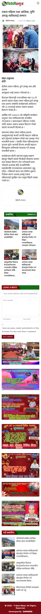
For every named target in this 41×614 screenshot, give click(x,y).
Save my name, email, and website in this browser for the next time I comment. (20, 329)
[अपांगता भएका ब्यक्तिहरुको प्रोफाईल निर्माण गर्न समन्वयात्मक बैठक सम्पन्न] (29, 254)
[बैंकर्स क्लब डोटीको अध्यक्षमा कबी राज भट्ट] (8, 591)
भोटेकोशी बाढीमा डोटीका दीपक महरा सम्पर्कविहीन (26, 540)
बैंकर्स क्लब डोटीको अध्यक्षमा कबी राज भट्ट (27, 589)
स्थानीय (7, 228)
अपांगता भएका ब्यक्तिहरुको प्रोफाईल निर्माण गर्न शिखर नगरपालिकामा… (27, 553)
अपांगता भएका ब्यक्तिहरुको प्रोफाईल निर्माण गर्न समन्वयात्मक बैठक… (27, 578)
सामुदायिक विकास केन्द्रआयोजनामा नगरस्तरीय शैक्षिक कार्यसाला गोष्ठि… (27, 565)
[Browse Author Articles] (20, 192)
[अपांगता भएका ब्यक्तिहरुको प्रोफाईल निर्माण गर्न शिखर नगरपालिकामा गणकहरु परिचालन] (29, 224)
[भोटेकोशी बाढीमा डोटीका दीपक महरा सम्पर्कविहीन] (11, 224)
